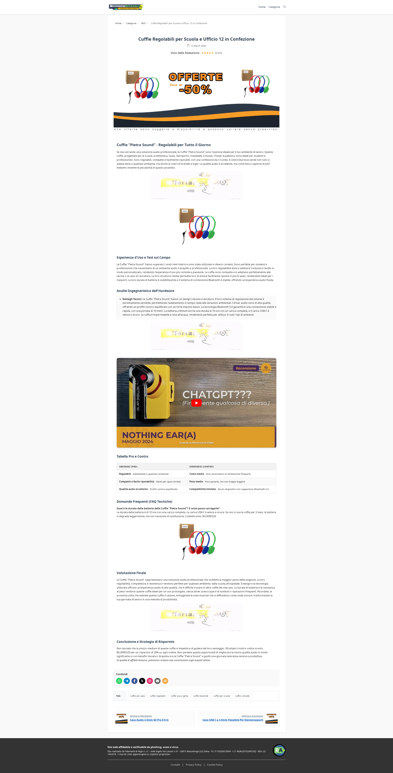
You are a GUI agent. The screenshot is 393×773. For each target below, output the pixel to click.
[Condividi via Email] (157, 681)
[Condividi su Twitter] (142, 681)
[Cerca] (284, 7)
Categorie (274, 7)
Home (262, 7)
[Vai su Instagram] (150, 681)
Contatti (175, 764)
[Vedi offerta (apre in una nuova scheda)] (196, 96)
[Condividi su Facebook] (134, 681)
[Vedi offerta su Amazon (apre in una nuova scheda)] (196, 226)
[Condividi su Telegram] (127, 681)
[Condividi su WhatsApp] (119, 681)
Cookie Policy (214, 764)
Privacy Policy (193, 764)
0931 (143, 23)
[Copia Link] (165, 681)
